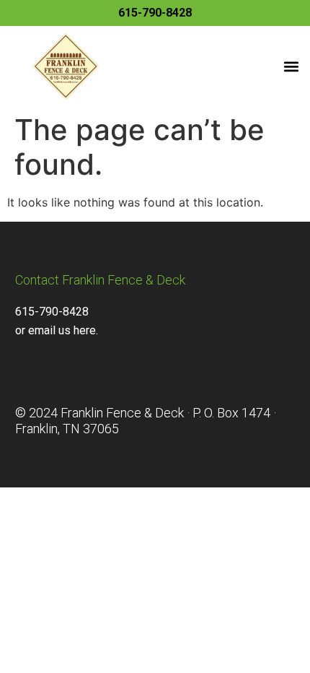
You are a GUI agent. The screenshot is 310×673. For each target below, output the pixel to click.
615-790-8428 (155, 12)
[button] (291, 67)
